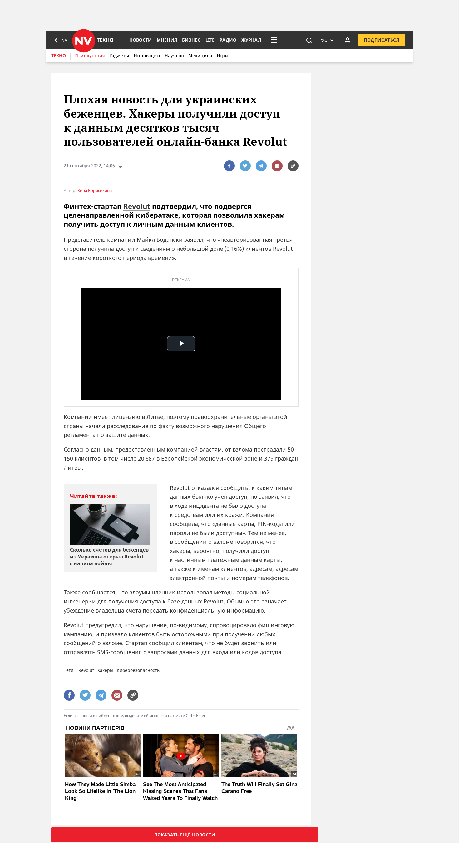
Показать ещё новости (184, 835)
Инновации (147, 55)
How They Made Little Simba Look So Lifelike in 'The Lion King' (100, 791)
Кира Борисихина (94, 190)
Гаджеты (119, 55)
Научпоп (174, 55)
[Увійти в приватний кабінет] (347, 40)
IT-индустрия (90, 55)
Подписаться (381, 40)
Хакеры (105, 670)
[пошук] (309, 40)
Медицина (200, 55)
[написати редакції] (277, 165)
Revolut (136, 206)
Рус (323, 40)
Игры (223, 55)
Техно (58, 55)
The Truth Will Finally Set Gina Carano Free (259, 787)
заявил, (194, 239)
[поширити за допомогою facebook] (229, 165)
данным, (102, 449)
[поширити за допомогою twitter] (245, 165)
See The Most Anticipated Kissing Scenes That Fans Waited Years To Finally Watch (180, 791)
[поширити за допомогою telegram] (261, 165)
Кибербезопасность (138, 670)
